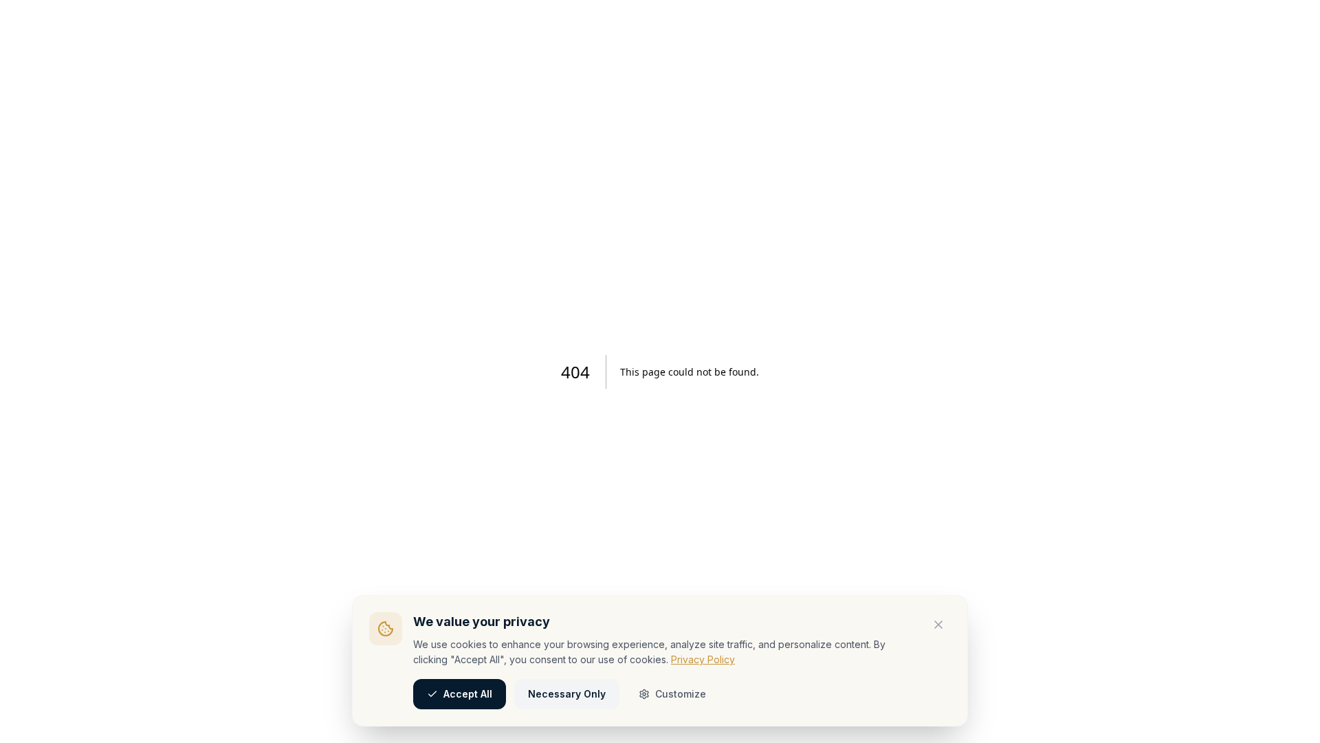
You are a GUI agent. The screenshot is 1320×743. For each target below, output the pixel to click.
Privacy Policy (703, 659)
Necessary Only (567, 694)
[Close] (938, 624)
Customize (680, 694)
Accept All (467, 694)
